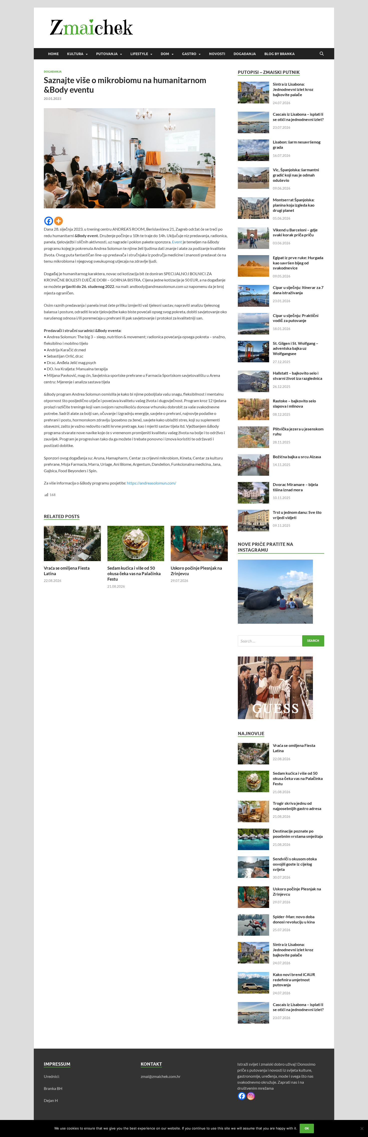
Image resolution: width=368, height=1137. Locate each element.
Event (177, 241)
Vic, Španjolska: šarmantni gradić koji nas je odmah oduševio (296, 175)
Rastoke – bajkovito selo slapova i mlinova (294, 403)
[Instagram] (251, 1096)
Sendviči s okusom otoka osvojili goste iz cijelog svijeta (295, 864)
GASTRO (189, 54)
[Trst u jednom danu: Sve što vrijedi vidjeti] (253, 512)
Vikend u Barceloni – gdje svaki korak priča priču (295, 232)
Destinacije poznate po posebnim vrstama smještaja (298, 834)
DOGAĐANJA (245, 54)
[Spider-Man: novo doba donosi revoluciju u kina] (253, 917)
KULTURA (75, 54)
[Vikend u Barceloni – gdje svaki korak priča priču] (253, 230)
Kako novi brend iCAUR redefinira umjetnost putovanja (294, 979)
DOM (165, 54)
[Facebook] (48, 221)
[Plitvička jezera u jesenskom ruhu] (253, 429)
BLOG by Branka (279, 54)
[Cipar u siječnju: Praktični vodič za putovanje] (253, 315)
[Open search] (321, 54)
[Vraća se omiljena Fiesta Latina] (72, 545)
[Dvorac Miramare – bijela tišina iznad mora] (253, 484)
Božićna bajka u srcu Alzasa (297, 456)
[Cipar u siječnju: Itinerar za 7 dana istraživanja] (253, 287)
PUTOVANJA (107, 54)
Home (53, 54)
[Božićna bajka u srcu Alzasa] (253, 457)
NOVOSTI (217, 54)
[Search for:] (281, 640)
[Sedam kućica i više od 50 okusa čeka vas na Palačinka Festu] (135, 545)
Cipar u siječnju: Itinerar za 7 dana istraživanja (298, 290)
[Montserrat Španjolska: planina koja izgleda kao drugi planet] (253, 200)
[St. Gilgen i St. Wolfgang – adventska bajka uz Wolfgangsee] (253, 343)
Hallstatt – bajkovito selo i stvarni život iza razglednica (297, 376)
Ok (307, 1128)
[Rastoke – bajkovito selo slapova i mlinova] (253, 401)
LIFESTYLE (139, 54)
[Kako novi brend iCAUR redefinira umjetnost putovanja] (253, 974)
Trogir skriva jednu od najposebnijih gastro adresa (297, 806)
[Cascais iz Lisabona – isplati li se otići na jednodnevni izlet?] (253, 114)
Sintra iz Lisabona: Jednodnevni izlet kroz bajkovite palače (293, 89)
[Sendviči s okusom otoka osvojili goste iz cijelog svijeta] (253, 859)
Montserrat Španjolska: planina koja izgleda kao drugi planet (293, 205)
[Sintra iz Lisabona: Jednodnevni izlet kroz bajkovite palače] (253, 84)
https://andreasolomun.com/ (151, 482)
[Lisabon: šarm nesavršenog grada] (253, 142)
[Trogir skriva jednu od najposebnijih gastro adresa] (253, 803)
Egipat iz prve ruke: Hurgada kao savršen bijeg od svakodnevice (298, 262)
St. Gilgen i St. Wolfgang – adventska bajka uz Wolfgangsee (295, 348)
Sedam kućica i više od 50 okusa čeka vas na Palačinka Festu (134, 573)
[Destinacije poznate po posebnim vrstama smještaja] (253, 831)
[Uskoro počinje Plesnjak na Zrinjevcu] (199, 545)
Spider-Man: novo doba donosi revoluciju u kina (294, 919)
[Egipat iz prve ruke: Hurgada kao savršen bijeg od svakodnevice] (253, 258)
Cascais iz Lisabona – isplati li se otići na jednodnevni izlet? (298, 117)
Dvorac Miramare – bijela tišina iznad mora (295, 487)
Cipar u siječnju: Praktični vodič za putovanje (295, 318)
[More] (58, 221)
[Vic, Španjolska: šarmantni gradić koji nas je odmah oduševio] (253, 170)
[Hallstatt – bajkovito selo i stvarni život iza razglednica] (253, 373)
